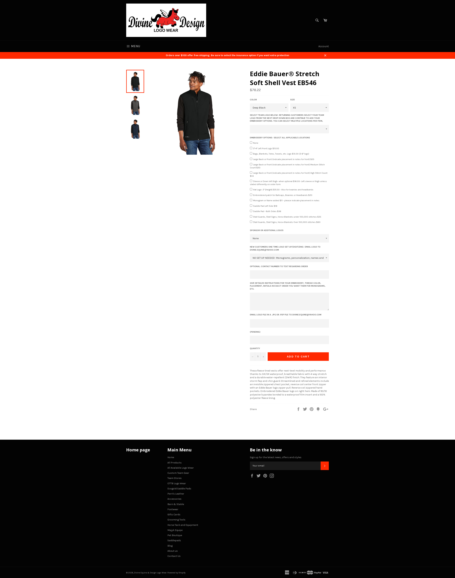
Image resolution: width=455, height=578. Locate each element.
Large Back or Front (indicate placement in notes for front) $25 (283, 159)
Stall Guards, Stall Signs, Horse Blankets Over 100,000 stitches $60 (286, 222)
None (255, 143)
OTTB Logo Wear (176, 483)
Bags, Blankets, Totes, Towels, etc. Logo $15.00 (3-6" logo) (281, 154)
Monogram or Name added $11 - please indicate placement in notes (286, 200)
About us (172, 550)
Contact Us (174, 556)
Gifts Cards (173, 514)
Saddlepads (174, 540)
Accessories (174, 498)
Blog (170, 545)
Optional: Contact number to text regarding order (279, 266)
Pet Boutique (174, 535)
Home (170, 457)
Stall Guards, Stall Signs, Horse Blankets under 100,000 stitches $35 (287, 217)
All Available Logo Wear (180, 467)
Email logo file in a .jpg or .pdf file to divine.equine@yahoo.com (285, 314)
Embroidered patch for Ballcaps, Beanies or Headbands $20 (282, 195)
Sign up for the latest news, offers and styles (275, 457)
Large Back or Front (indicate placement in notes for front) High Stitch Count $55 (288, 174)
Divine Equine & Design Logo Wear (150, 573)
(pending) (255, 332)
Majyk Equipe (175, 530)
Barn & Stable (175, 504)
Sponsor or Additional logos (266, 230)
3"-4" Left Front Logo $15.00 (266, 148)
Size (292, 99)
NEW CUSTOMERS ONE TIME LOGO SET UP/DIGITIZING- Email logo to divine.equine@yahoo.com (285, 248)
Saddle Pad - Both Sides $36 (267, 211)
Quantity (255, 348)
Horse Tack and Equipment (182, 525)
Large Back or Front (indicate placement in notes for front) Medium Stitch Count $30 (287, 166)
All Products (174, 462)
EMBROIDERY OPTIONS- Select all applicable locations (280, 137)
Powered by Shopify (176, 573)
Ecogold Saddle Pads (179, 488)
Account (323, 46)
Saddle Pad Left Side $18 (265, 206)
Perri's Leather (175, 493)
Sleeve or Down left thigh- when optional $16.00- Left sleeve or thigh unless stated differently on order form (288, 183)
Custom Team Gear (178, 472)
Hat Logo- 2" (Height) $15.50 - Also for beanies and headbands (283, 189)
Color (253, 99)
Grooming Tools (176, 519)
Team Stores (174, 478)
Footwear (172, 509)
